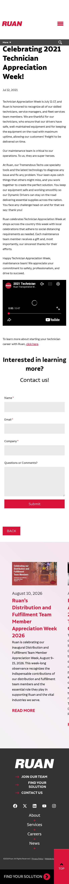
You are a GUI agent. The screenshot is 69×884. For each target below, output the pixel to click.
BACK (11, 531)
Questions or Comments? (20, 462)
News (34, 843)
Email (7, 419)
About (34, 815)
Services (34, 824)
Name (8, 398)
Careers (34, 834)
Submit (35, 504)
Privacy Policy (37, 859)
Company (10, 441)
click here (32, 344)
